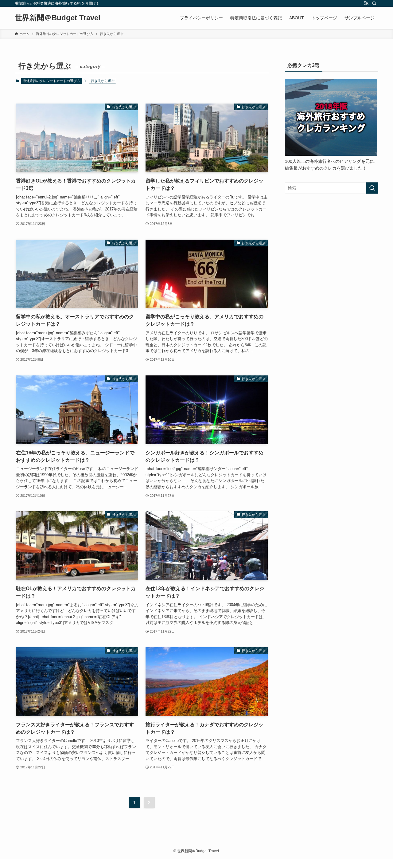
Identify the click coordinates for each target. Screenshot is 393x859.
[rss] (366, 3)
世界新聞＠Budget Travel (57, 18)
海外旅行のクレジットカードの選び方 (51, 81)
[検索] (374, 3)
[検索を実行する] (372, 188)
